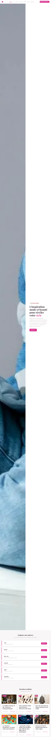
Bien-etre (20, 1)
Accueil (10, 1)
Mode (28, 1)
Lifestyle (24, 1)
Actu (13, 1)
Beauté (17, 1)
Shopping (32, 1)
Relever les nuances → (44, 1)
